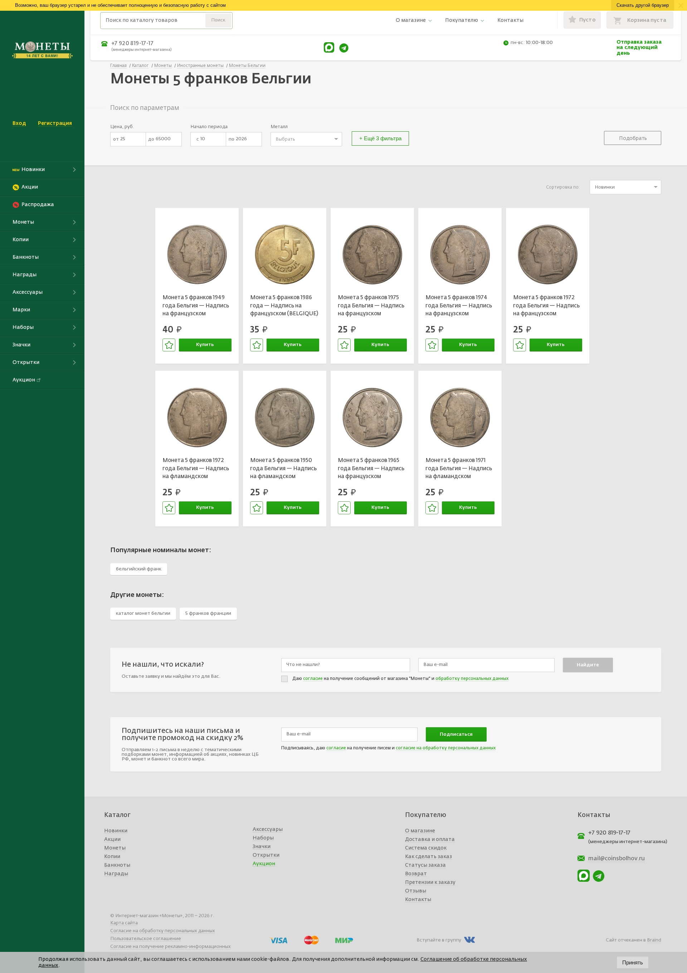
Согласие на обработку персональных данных (162, 931)
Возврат (416, 873)
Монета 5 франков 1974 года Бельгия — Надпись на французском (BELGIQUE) (458, 306)
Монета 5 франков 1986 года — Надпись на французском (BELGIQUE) (284, 305)
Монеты (115, 848)
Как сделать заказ (428, 856)
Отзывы (415, 891)
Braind (654, 940)
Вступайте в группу (438, 940)
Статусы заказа (425, 865)
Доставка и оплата (430, 839)
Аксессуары (268, 829)
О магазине (411, 20)
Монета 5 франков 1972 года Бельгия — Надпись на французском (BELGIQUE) (546, 306)
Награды (116, 873)
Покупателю (461, 20)
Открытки (266, 855)
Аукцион (264, 863)
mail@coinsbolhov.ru (616, 859)
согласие (313, 679)
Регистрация (55, 123)
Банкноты (117, 865)
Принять (632, 962)
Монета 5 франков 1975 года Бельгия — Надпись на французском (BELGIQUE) (371, 306)
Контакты (510, 20)
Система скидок (426, 848)
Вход (19, 123)
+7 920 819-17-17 (132, 43)
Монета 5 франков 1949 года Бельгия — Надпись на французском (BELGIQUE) (195, 306)
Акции (112, 839)
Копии (112, 856)
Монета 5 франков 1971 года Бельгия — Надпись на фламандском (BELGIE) (458, 469)
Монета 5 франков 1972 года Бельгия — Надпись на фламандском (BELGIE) (195, 469)
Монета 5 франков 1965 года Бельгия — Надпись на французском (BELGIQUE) (371, 469)
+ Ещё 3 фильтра (380, 138)
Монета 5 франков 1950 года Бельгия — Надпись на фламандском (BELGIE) (283, 469)
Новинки (115, 830)
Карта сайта (124, 923)
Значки (262, 846)
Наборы (263, 838)
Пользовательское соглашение (145, 938)
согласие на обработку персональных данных (446, 748)
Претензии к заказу (430, 882)
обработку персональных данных (471, 679)
